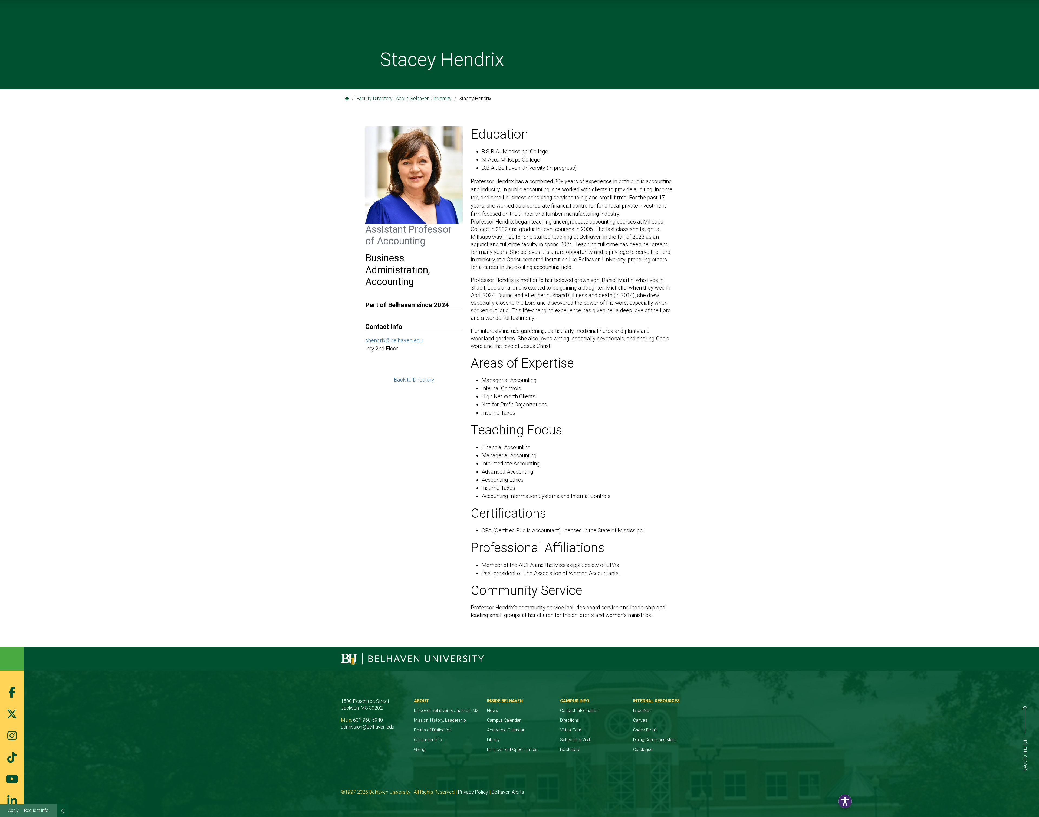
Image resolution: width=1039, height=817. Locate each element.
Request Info (36, 810)
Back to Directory (414, 379)
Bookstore (570, 749)
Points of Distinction (433, 730)
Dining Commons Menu (655, 739)
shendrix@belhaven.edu (394, 340)
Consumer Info (428, 739)
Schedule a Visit (575, 739)
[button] (845, 801)
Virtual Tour (570, 730)
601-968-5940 (368, 720)
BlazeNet (641, 710)
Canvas (640, 720)
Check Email (644, 730)
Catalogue (643, 749)
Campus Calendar (504, 720)
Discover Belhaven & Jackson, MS (446, 710)
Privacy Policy (473, 792)
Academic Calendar (505, 730)
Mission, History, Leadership (440, 720)
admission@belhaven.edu (367, 727)
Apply (13, 810)
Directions (569, 720)
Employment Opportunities (512, 749)
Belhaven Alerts (507, 792)
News (492, 710)
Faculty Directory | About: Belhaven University (404, 98)
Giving (419, 749)
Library (493, 739)
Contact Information (579, 710)
